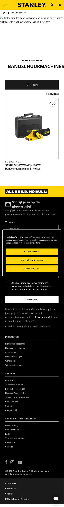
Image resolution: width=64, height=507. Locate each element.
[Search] (52, 5)
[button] (6, 462)
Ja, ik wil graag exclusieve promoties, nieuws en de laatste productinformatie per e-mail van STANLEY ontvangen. (31, 286)
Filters (34, 85)
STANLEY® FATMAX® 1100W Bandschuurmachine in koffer (23, 167)
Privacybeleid (42, 317)
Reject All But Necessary (32, 260)
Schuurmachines (18, 13)
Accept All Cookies (31, 269)
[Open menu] (5, 5)
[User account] (60, 5)
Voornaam (10, 222)
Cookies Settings (32, 252)
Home (4, 13)
